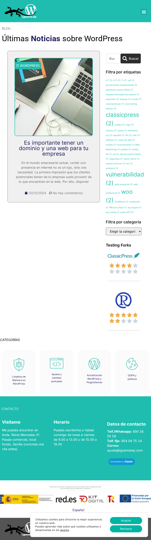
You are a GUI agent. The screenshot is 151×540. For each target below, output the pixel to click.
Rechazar (126, 528)
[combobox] (113, 58)
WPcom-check (118, 207)
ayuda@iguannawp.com (125, 450)
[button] (144, 12)
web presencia (124, 184)
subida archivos (115, 163)
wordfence (121, 201)
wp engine (134, 207)
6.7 (109, 80)
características (115, 104)
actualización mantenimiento (121, 85)
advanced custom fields (119, 90)
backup (125, 99)
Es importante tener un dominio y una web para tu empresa (53, 148)
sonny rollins (131, 159)
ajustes (64, 530)
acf (131, 80)
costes (122, 130)
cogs (130, 124)
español (118, 135)
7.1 (124, 80)
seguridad (116, 159)
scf (116, 154)
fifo (128, 135)
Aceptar (126, 520)
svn (129, 163)
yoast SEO (127, 212)
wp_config (112, 212)
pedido (126, 149)
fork (136, 135)
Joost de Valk (126, 140)
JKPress (111, 140)
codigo (120, 124)
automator (112, 99)
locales (111, 144)
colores (111, 130)
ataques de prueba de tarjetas (122, 94)
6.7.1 (117, 80)
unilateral (112, 168)
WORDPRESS (30, 66)
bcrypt (136, 99)
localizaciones (125, 144)
